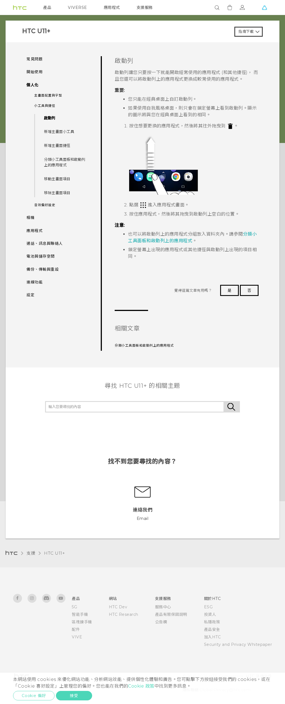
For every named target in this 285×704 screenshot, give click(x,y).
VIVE (77, 636)
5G (74, 606)
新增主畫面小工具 (59, 131)
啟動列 (49, 118)
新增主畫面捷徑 (57, 145)
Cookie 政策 (141, 686)
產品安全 (212, 629)
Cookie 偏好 (34, 695)
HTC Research (123, 614)
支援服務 (145, 7)
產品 (47, 7)
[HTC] (19, 7)
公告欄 (161, 621)
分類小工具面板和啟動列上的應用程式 (64, 162)
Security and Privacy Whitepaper (238, 644)
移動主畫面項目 (57, 179)
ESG (208, 606)
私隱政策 (212, 621)
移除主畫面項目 (57, 193)
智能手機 (80, 614)
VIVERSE (77, 7)
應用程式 (112, 7)
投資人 (210, 614)
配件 (76, 629)
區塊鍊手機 (82, 621)
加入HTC (212, 636)
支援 (30, 553)
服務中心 (163, 606)
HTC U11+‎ (54, 553)
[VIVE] (264, 7)
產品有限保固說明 (171, 614)
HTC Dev (118, 606)
